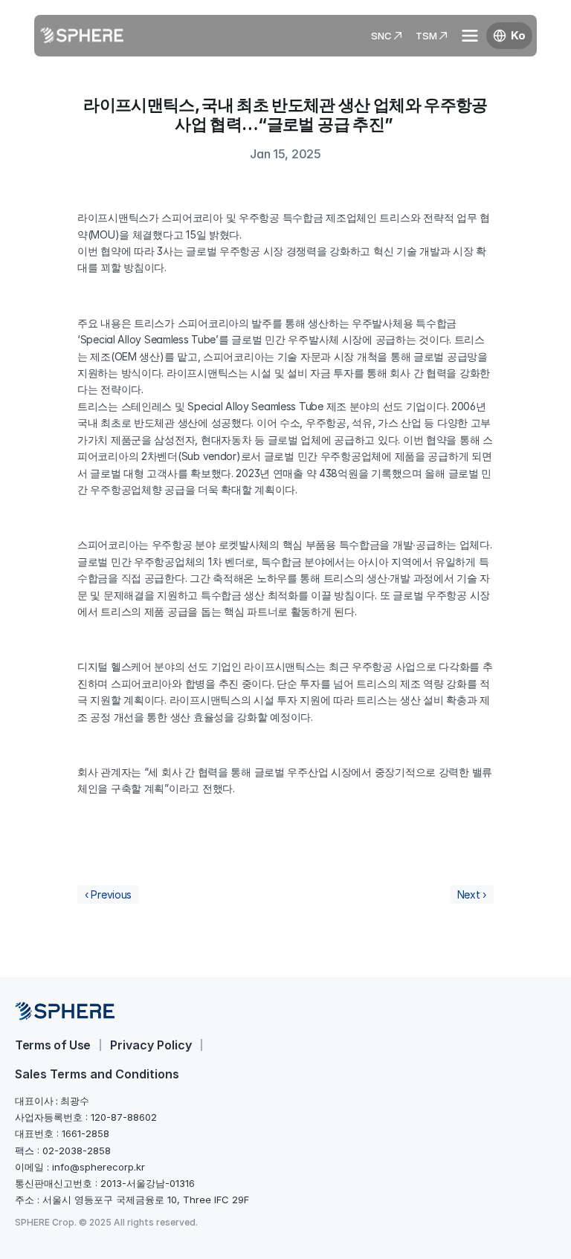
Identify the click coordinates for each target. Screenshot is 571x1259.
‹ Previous (108, 894)
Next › (471, 894)
